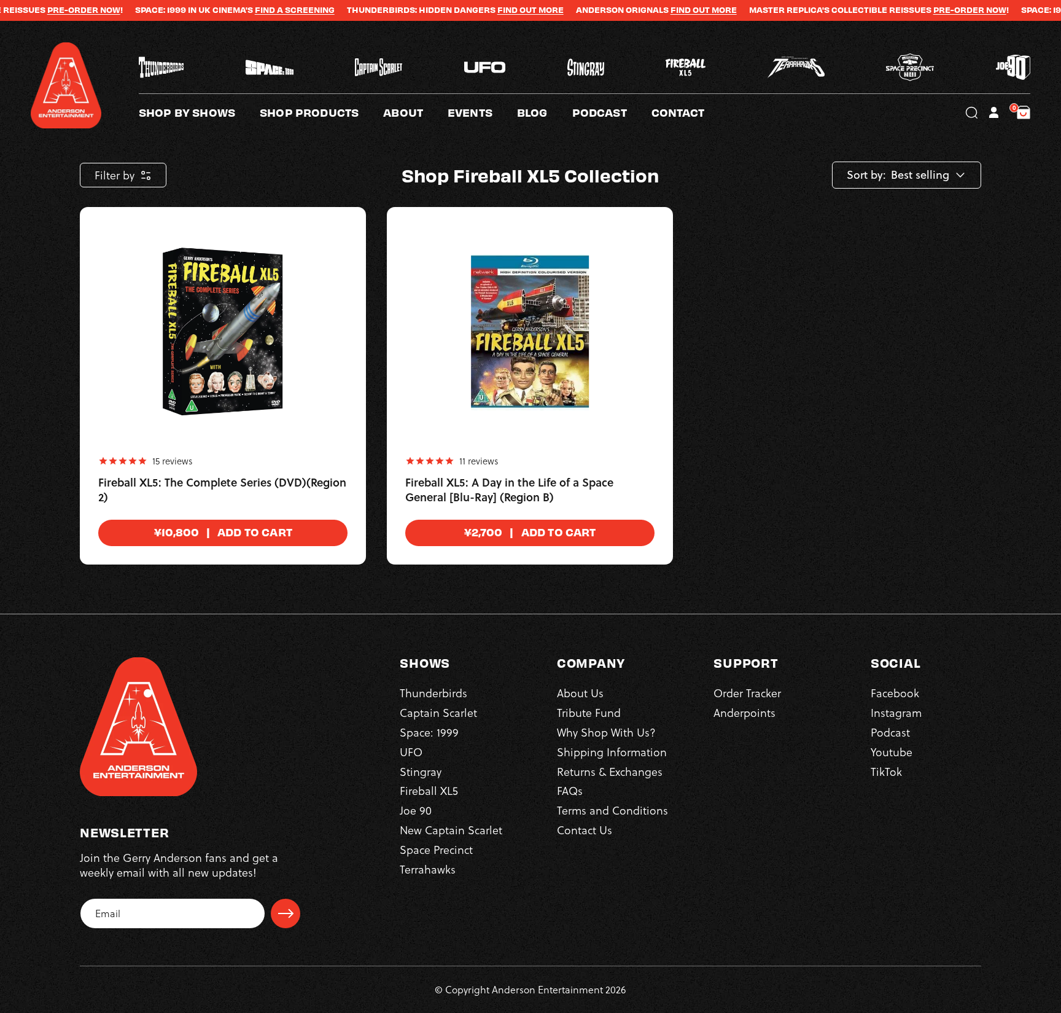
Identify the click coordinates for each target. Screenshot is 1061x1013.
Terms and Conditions (612, 810)
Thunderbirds (433, 692)
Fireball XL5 (429, 790)
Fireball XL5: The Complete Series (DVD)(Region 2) (222, 490)
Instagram (896, 712)
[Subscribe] (285, 913)
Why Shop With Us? (606, 732)
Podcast (890, 732)
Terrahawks (428, 869)
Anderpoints (744, 712)
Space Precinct (436, 849)
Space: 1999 (429, 732)
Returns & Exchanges (610, 771)
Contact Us (584, 829)
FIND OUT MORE (497, 10)
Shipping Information (612, 751)
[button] (415, 112)
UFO (411, 751)
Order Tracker (747, 692)
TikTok (886, 771)
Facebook (895, 692)
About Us (580, 692)
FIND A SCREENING (261, 10)
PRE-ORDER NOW (50, 10)
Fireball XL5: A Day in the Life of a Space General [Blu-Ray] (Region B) (509, 490)
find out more (670, 10)
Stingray (420, 771)
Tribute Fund (589, 712)
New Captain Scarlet (451, 829)
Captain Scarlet (438, 712)
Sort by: (866, 175)
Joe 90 (416, 810)
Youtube (891, 751)
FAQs (570, 790)
